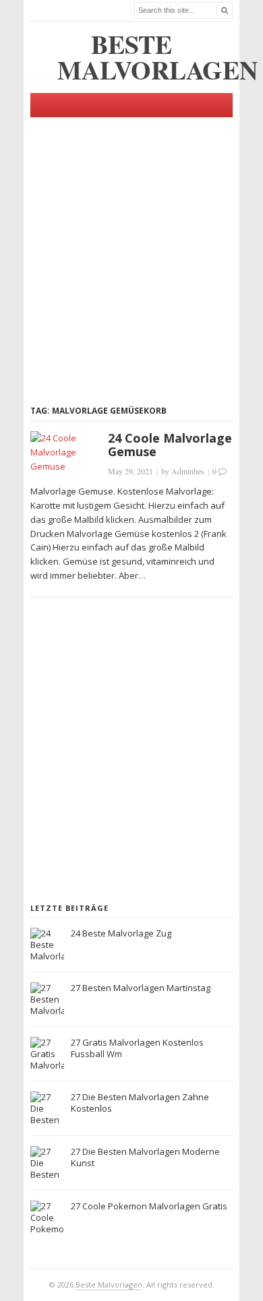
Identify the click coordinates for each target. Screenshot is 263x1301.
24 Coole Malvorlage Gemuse (170, 444)
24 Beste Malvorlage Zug (121, 933)
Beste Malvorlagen (109, 1284)
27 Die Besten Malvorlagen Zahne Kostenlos (140, 1102)
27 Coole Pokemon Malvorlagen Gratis (149, 1206)
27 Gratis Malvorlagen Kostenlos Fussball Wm (137, 1048)
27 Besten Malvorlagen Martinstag (140, 988)
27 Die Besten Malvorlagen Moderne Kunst (145, 1157)
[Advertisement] (131, 248)
